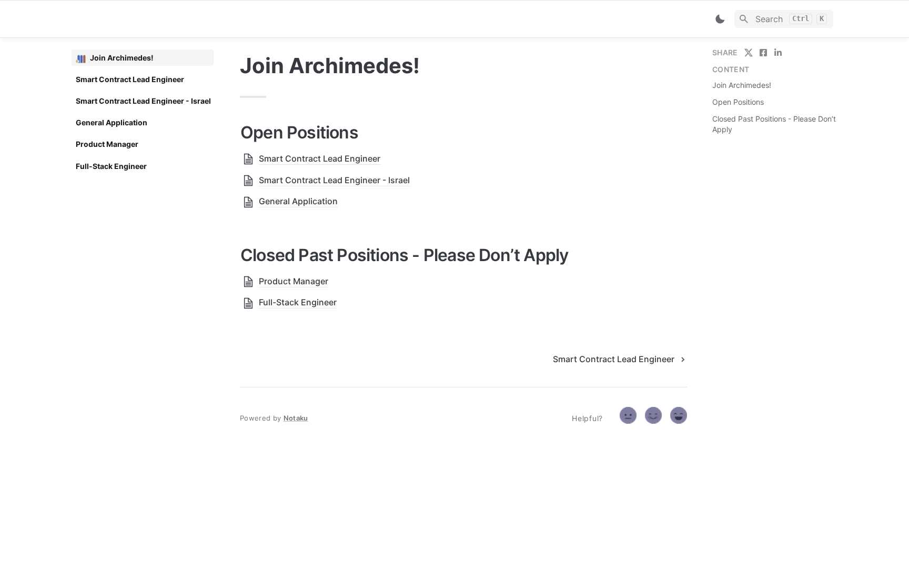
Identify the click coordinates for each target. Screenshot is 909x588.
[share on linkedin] (778, 52)
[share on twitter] (748, 52)
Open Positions (738, 101)
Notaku (296, 418)
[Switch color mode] (720, 19)
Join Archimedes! (741, 85)
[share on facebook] (763, 52)
